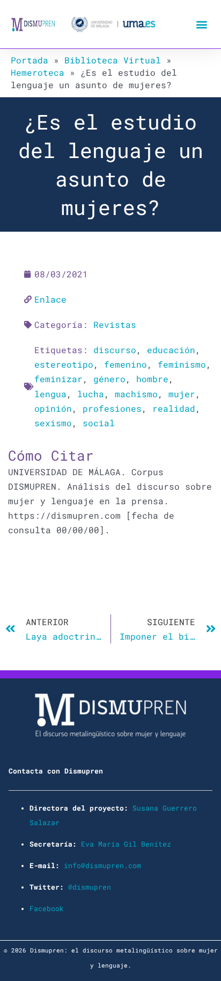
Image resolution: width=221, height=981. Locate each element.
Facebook (47, 908)
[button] (201, 24)
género (109, 378)
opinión (53, 408)
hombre (152, 378)
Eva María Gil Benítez (126, 844)
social (99, 422)
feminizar (58, 378)
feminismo (182, 364)
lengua (50, 393)
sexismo (53, 422)
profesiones (112, 408)
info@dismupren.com (102, 865)
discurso (114, 349)
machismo (136, 393)
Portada (29, 60)
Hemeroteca (37, 72)
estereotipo (63, 364)
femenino (125, 364)
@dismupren (89, 887)
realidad (173, 408)
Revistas (114, 324)
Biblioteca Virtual (112, 60)
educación (171, 349)
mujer (181, 393)
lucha (90, 393)
